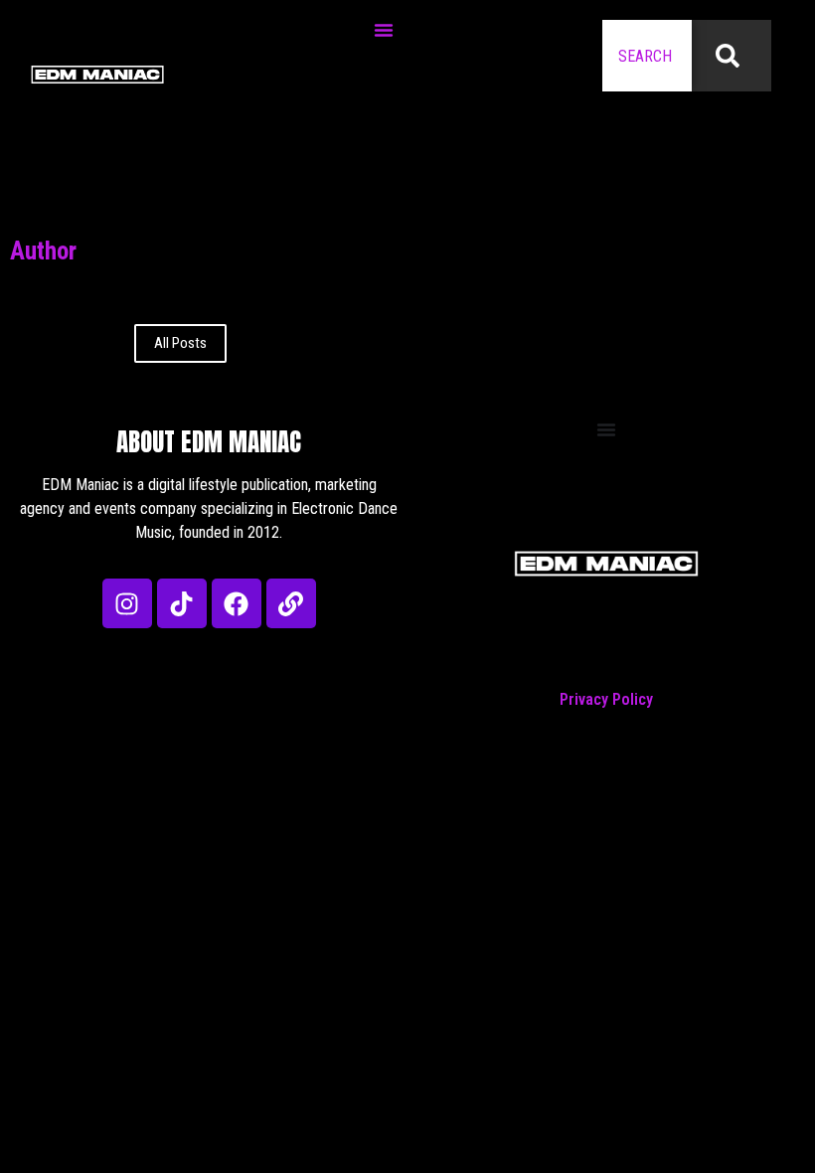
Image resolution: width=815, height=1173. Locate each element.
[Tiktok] (182, 603)
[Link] (291, 603)
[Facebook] (236, 603)
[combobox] (647, 55)
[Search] (731, 55)
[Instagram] (127, 603)
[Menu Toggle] (384, 30)
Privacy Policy (606, 699)
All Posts (180, 343)
